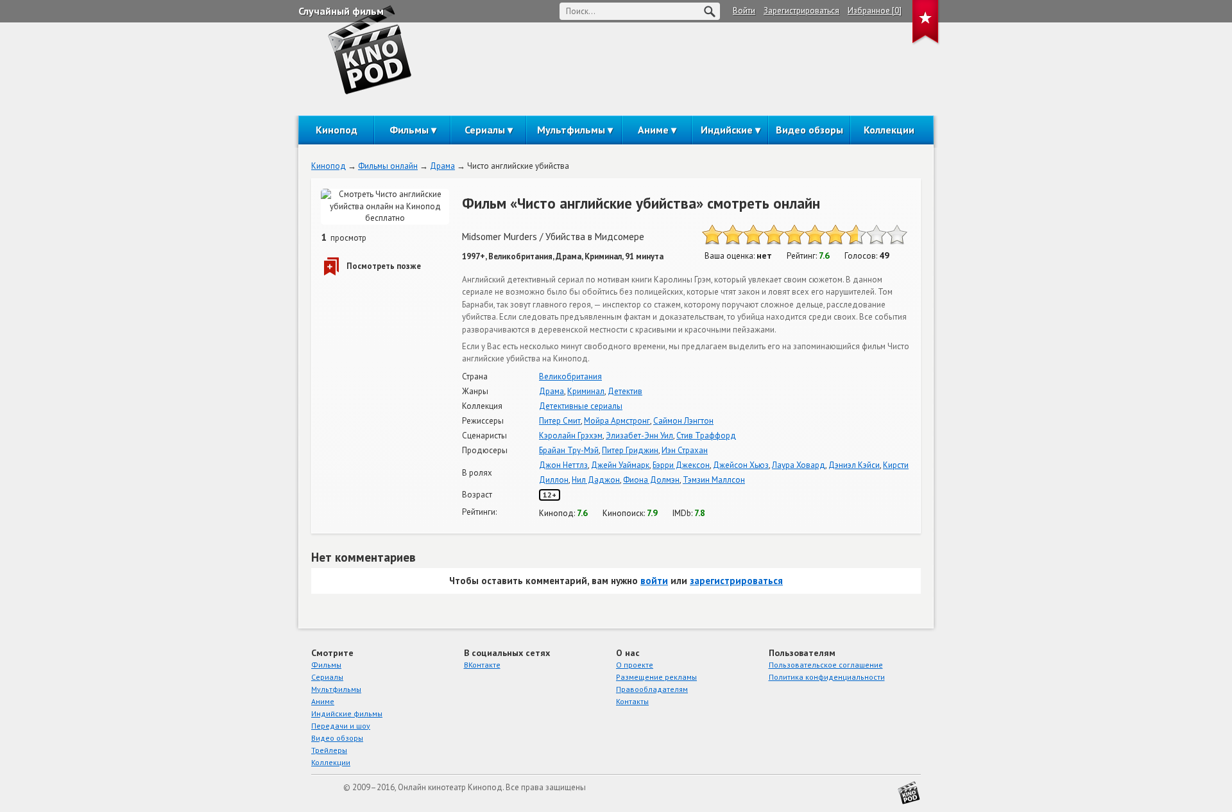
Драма (442, 165)
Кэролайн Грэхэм (571, 435)
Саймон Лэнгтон (683, 420)
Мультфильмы (571, 129)
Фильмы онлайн (388, 165)
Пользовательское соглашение (826, 664)
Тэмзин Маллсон (714, 479)
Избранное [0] (875, 10)
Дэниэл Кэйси (854, 465)
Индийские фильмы (346, 713)
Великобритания (570, 376)
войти (654, 580)
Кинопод (336, 129)
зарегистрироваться (736, 580)
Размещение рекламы (656, 677)
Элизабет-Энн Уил (639, 435)
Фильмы (409, 129)
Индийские (727, 129)
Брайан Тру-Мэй (569, 450)
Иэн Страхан (685, 450)
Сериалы (485, 129)
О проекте (634, 664)
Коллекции (889, 129)
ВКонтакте (482, 664)
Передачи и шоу (340, 725)
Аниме (653, 129)
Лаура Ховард (798, 465)
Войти (744, 10)
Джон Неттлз (563, 465)
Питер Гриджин (630, 450)
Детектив (625, 391)
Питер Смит (560, 420)
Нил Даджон (596, 479)
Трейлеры (329, 750)
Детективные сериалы (580, 406)
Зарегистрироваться (801, 10)
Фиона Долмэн (651, 479)
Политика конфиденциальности (827, 677)
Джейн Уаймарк (620, 465)
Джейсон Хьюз (741, 465)
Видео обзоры (809, 129)
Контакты (632, 701)
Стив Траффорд (706, 435)
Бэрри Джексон (681, 465)
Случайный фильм (341, 10)
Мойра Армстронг (617, 420)
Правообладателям (652, 689)
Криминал (585, 391)
